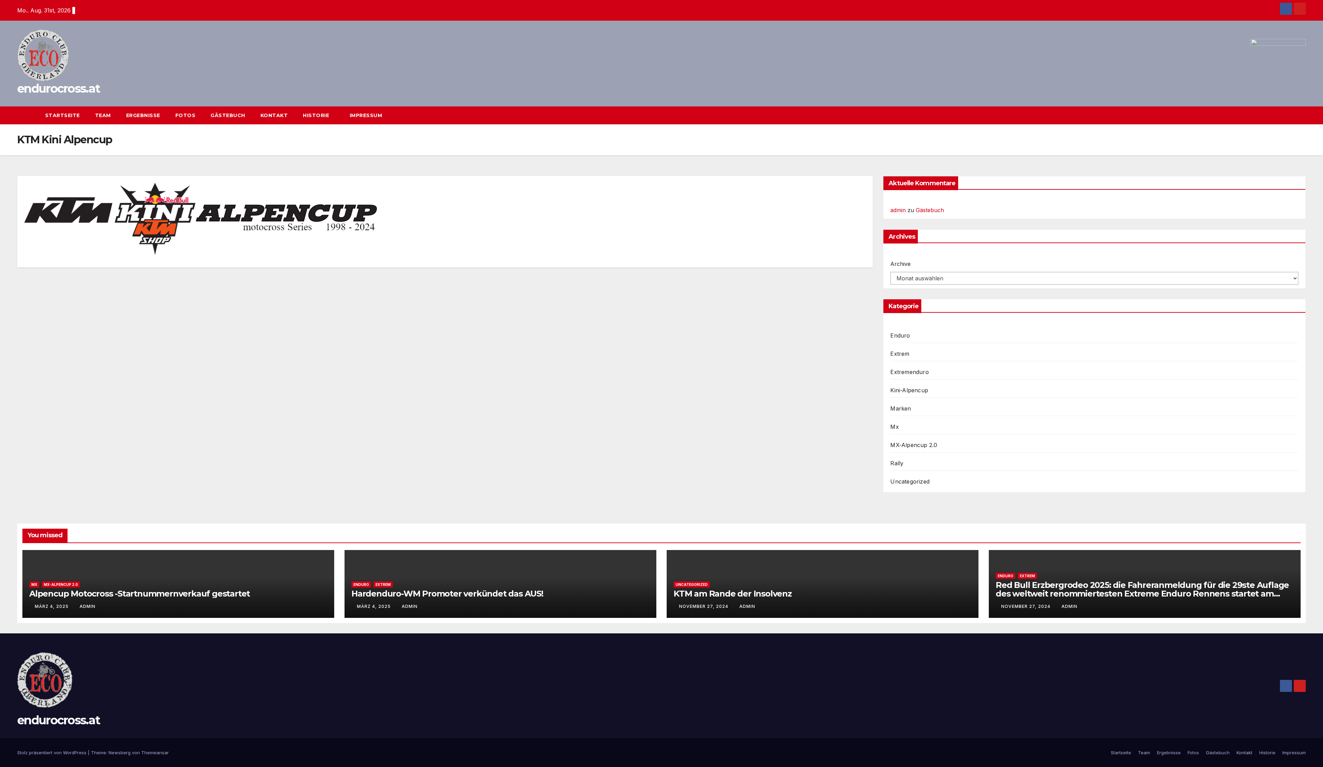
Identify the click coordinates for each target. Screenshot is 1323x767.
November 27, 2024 (704, 606)
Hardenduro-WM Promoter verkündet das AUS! (447, 594)
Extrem (899, 353)
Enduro (900, 335)
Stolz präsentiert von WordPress (52, 752)
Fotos (185, 115)
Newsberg (120, 752)
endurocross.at (58, 88)
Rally (896, 463)
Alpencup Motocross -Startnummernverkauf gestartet (139, 594)
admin (898, 210)
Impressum (366, 115)
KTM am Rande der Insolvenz (733, 594)
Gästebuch (228, 115)
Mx (894, 426)
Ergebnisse (143, 115)
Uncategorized (910, 481)
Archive (900, 263)
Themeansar (155, 752)
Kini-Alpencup (909, 390)
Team (103, 115)
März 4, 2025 (52, 606)
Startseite (62, 115)
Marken (900, 408)
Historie (317, 115)
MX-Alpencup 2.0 (913, 445)
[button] (1288, 115)
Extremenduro (909, 372)
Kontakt (274, 115)
